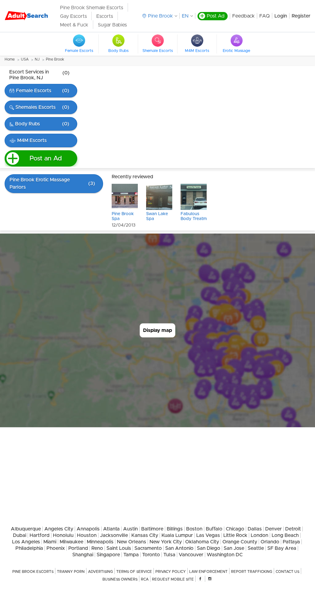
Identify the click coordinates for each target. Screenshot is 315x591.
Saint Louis (118, 548)
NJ (37, 59)
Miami (49, 541)
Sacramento (148, 548)
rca (145, 579)
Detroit (293, 528)
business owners (120, 579)
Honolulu (63, 535)
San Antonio (179, 548)
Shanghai (82, 554)
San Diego (208, 548)
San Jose (234, 548)
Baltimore (152, 528)
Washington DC (225, 554)
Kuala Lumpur (177, 535)
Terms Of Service (134, 571)
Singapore (108, 554)
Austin (130, 528)
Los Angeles (26, 541)
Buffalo (214, 528)
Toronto (151, 554)
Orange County (239, 541)
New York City (166, 541)
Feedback (243, 16)
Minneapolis (100, 541)
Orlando (270, 541)
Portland (78, 548)
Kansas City (144, 535)
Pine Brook (55, 59)
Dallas (255, 528)
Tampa (131, 554)
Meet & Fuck (74, 24)
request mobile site (173, 579)
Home (10, 59)
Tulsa (169, 554)
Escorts (104, 16)
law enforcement (208, 571)
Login (280, 16)
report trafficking (251, 571)
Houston (87, 535)
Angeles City (58, 528)
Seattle (256, 548)
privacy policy (170, 571)
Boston (194, 528)
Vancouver (191, 554)
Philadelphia (29, 548)
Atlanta (111, 528)
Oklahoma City (202, 541)
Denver (273, 528)
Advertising (100, 571)
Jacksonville (114, 535)
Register (301, 16)
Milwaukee (71, 541)
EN (185, 16)
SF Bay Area (281, 548)
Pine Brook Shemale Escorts (91, 7)
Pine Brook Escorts (33, 571)
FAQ (264, 16)
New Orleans (131, 541)
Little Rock (235, 535)
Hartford (40, 535)
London (259, 535)
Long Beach (285, 535)
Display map (157, 330)
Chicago (235, 528)
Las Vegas (208, 535)
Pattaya (291, 541)
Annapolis (88, 528)
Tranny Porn (71, 571)
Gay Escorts (73, 16)
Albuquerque (26, 528)
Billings (175, 528)
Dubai (19, 535)
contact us (287, 571)
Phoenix (55, 548)
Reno (97, 548)
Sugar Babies (112, 24)
